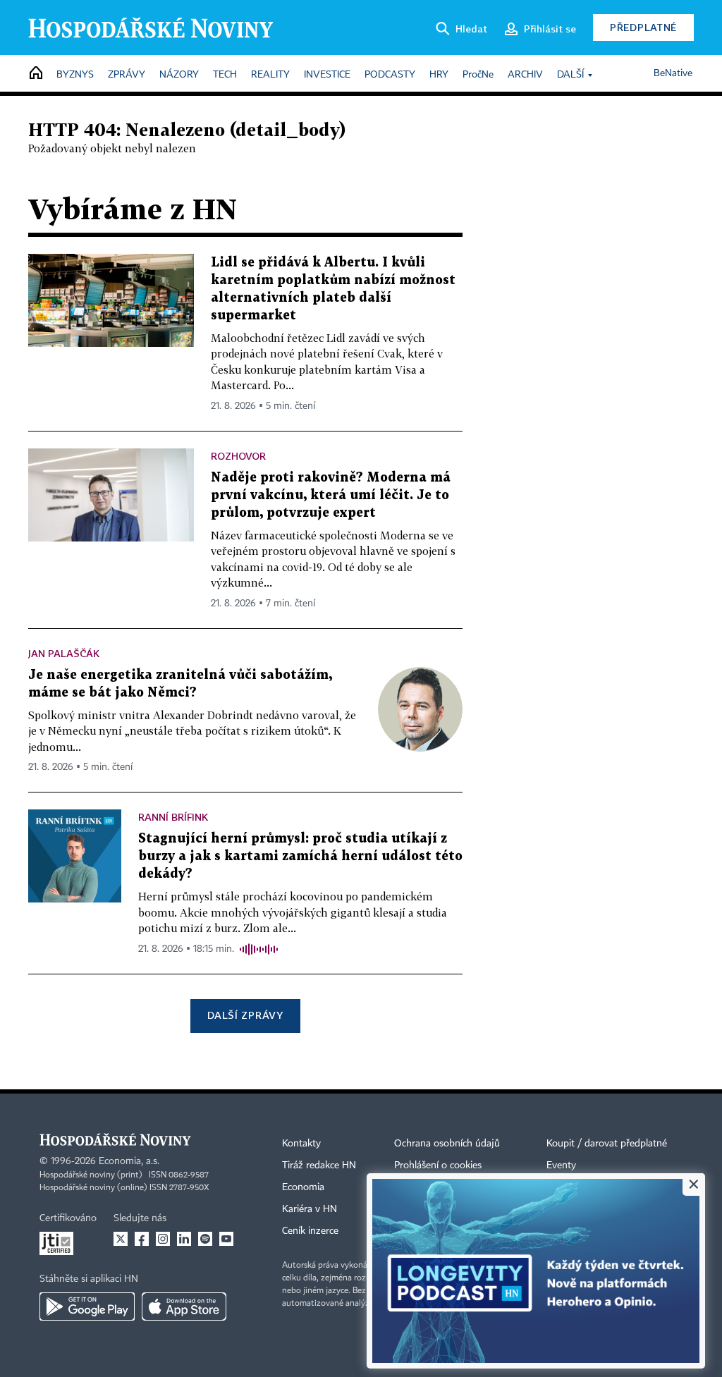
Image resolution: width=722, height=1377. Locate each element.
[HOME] (36, 74)
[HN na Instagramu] (163, 1239)
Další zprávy (245, 1015)
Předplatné (643, 27)
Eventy (561, 1165)
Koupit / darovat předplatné (606, 1144)
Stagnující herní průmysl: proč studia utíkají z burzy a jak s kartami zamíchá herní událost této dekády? (300, 856)
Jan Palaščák (63, 653)
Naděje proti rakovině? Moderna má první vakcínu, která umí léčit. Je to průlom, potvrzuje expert (331, 495)
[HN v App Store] (184, 1306)
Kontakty (301, 1144)
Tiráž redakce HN (319, 1165)
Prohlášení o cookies (438, 1165)
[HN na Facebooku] (142, 1239)
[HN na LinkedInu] (184, 1239)
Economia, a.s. (129, 1161)
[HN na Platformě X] (121, 1239)
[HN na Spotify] (205, 1239)
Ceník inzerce (310, 1231)
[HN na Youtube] (226, 1239)
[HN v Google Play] (87, 1306)
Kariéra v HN (309, 1209)
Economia (303, 1187)
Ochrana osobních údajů (447, 1144)
